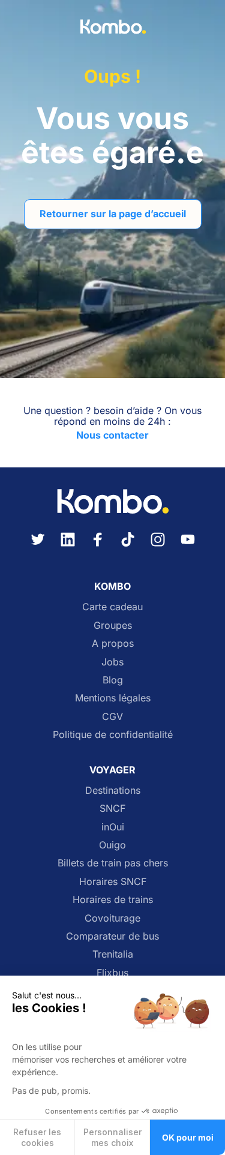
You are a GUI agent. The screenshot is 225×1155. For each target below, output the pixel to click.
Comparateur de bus (112, 936)
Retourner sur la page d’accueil (113, 214)
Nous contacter (112, 435)
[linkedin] (68, 547)
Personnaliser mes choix (112, 1137)
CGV (112, 716)
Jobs (112, 661)
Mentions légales (113, 697)
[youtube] (188, 547)
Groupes (113, 625)
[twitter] (38, 547)
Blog (113, 679)
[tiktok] (128, 547)
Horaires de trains (113, 899)
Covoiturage (112, 918)
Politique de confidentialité (113, 734)
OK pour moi (188, 1137)
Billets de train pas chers (113, 862)
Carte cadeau (112, 606)
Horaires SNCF (112, 881)
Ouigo (112, 844)
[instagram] (158, 547)
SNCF (112, 808)
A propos (113, 643)
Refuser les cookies (37, 1137)
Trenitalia (112, 954)
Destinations (112, 790)
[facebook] (98, 547)
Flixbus (112, 972)
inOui (112, 826)
